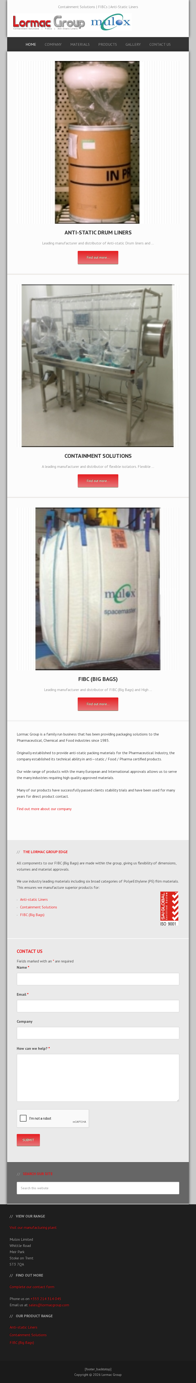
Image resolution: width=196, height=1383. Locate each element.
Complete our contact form (32, 1286)
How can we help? (33, 1048)
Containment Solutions (98, 455)
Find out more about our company (44, 808)
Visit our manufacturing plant (33, 1227)
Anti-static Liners (34, 899)
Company (25, 1021)
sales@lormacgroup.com (49, 1304)
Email (23, 994)
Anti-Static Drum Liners (98, 232)
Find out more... (98, 257)
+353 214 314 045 (45, 1298)
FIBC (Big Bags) (98, 679)
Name (23, 967)
